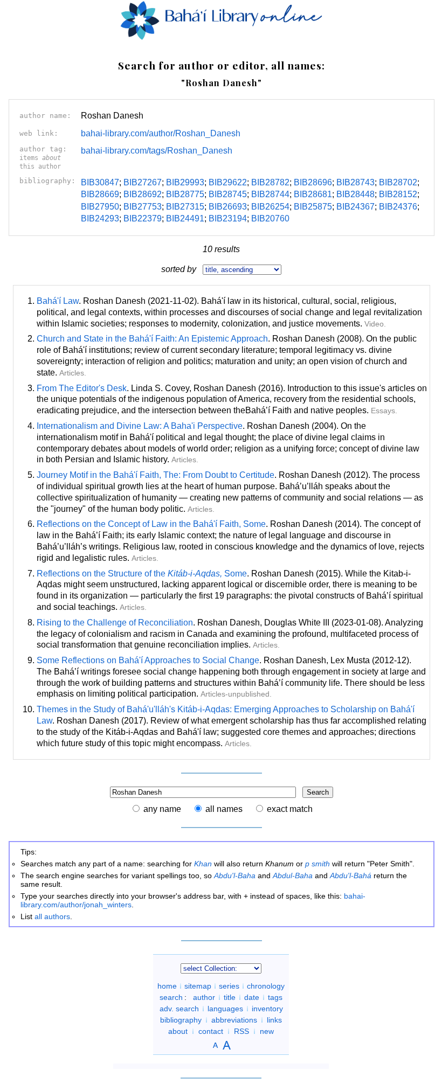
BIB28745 (228, 194)
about (178, 1031)
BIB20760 (270, 218)
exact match (290, 809)
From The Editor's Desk (82, 388)
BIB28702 (398, 182)
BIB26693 (228, 206)
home (167, 986)
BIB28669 (100, 194)
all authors (52, 916)
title (230, 997)
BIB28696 (313, 182)
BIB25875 (313, 206)
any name (162, 809)
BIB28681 (313, 194)
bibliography (181, 1020)
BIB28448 (355, 194)
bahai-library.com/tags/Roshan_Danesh (156, 150)
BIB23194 (228, 218)
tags (275, 997)
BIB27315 (185, 206)
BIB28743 (355, 182)
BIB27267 (142, 182)
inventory (267, 1008)
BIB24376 (398, 206)
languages (225, 1008)
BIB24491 (185, 218)
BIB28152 (398, 194)
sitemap (197, 986)
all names (224, 809)
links (274, 1020)
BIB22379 (142, 218)
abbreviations (234, 1020)
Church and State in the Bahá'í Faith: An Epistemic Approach (152, 338)
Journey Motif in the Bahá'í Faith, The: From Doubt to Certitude (155, 475)
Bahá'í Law (58, 300)
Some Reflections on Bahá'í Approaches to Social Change (148, 660)
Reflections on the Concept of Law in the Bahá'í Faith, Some (151, 524)
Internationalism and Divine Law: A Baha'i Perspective (140, 425)
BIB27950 (100, 206)
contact (210, 1031)
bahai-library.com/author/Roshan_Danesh (160, 133)
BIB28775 (185, 194)
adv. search (179, 1008)
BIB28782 (270, 182)
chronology (266, 986)
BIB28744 (270, 194)
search (171, 997)
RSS (241, 1031)
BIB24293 (100, 218)
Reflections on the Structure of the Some (142, 573)
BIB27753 (142, 206)
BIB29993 (185, 182)
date (251, 997)
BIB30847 (100, 182)
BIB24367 (355, 206)
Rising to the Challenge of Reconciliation (115, 622)
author (204, 997)
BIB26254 (270, 206)
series (229, 986)
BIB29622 (228, 182)
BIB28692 (142, 194)
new (267, 1031)
